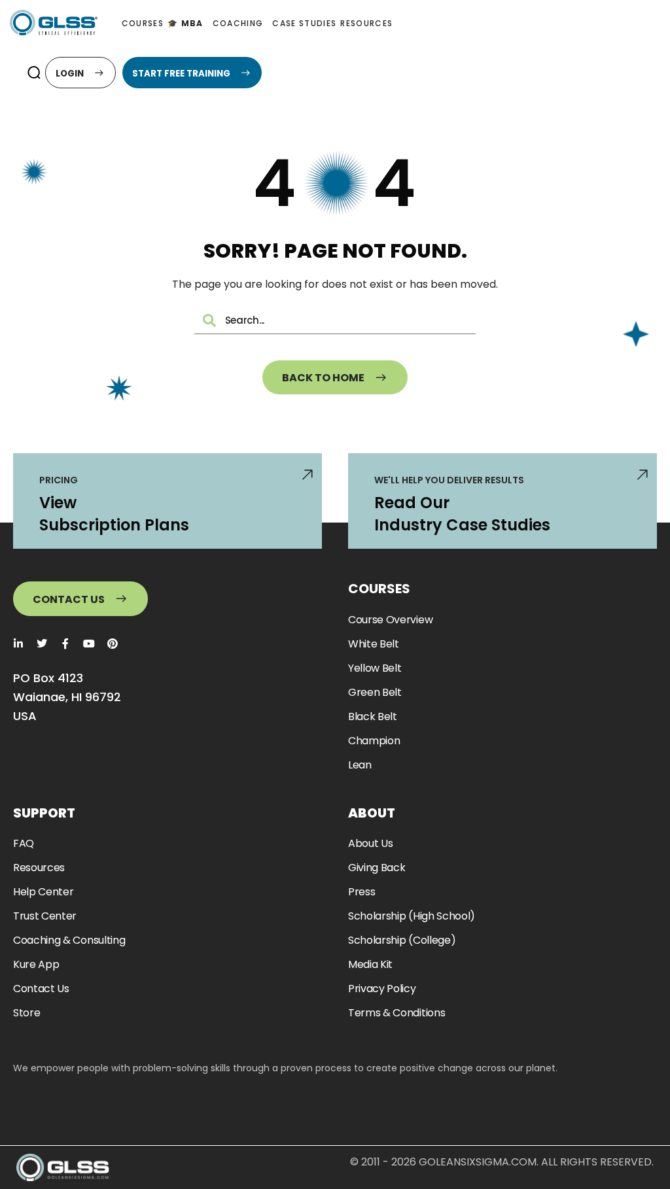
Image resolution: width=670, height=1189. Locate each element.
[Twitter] (42, 643)
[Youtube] (89, 643)
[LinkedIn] (18, 643)
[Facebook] (65, 643)
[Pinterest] (112, 643)
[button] (34, 73)
